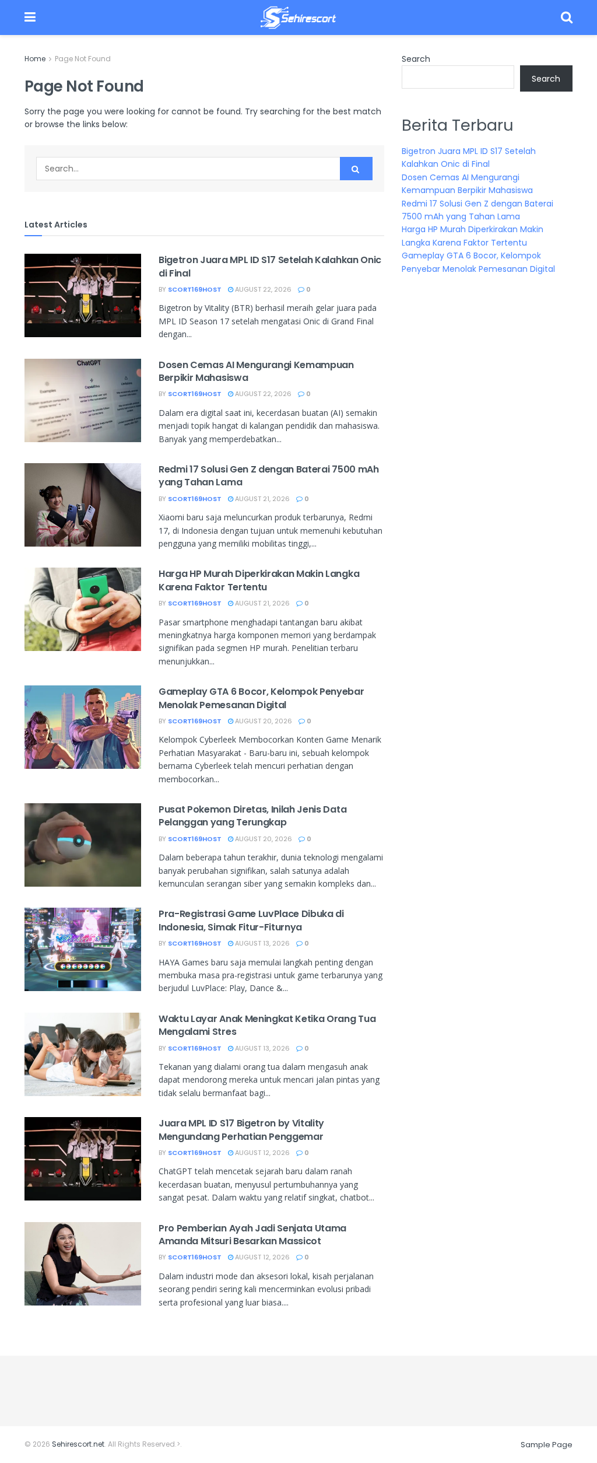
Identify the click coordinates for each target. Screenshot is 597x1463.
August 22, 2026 (262, 289)
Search (416, 59)
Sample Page (547, 1444)
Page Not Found (83, 59)
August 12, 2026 (261, 1152)
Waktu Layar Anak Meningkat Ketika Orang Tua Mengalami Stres (267, 1025)
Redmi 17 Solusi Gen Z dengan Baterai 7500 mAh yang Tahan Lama (269, 476)
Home (34, 59)
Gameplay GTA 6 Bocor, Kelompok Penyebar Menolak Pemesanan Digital (261, 698)
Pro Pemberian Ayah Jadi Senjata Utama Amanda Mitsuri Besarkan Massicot (252, 1235)
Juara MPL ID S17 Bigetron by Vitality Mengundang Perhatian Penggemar (241, 1129)
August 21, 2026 (261, 498)
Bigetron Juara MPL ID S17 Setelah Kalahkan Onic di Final (270, 266)
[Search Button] (356, 168)
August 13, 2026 (261, 943)
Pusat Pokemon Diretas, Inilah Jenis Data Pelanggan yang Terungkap (252, 816)
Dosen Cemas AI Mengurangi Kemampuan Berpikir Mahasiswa (256, 371)
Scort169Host (195, 289)
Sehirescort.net (78, 1444)
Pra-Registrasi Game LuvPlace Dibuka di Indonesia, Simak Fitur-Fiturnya (251, 920)
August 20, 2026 (262, 721)
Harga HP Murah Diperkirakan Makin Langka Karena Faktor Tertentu (259, 580)
